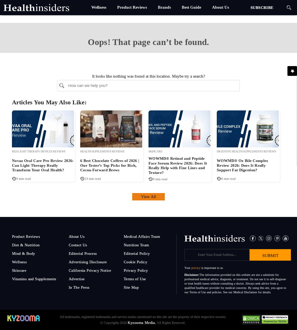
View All (148, 196)
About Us (77, 236)
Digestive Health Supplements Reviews (246, 151)
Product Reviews (26, 236)
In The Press (79, 287)
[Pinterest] (277, 238)
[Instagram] (269, 238)
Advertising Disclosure (88, 262)
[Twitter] (261, 238)
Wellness (19, 262)
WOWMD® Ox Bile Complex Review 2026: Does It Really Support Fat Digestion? (242, 165)
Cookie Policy (135, 262)
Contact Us (78, 245)
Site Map (131, 287)
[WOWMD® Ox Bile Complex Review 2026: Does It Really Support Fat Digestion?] (248, 128)
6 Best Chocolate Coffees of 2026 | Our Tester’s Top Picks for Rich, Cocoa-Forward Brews (109, 165)
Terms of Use (135, 279)
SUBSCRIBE (262, 7)
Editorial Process (83, 253)
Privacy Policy (136, 270)
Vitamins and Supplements (34, 279)
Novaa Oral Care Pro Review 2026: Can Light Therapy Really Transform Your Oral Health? (43, 165)
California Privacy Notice (90, 270)
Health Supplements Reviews (102, 151)
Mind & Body (23, 253)
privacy (195, 268)
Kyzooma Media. (142, 322)
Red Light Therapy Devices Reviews (38, 151)
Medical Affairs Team (142, 236)
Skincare (155, 151)
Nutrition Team (136, 245)
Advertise (77, 279)
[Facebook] (253, 238)
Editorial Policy (137, 253)
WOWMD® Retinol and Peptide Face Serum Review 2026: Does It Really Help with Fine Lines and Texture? (177, 165)
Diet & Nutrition (26, 245)
